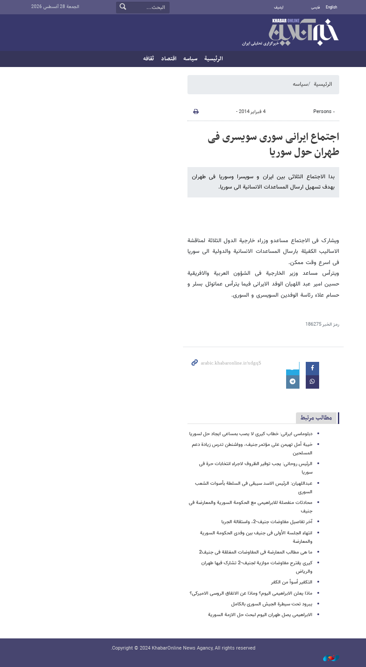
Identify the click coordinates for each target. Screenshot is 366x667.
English (331, 7)
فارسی (315, 7)
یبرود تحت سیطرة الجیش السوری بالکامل (271, 604)
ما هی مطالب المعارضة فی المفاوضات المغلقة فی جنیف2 (255, 552)
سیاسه (190, 59)
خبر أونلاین (290, 33)
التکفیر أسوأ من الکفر (291, 582)
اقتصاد (168, 59)
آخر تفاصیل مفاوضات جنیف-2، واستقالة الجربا (266, 522)
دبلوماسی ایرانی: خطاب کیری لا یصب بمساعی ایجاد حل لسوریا (250, 434)
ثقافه (148, 59)
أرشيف (278, 7)
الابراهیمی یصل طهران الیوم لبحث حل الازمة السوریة (260, 615)
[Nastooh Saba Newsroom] (326, 659)
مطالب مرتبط (316, 418)
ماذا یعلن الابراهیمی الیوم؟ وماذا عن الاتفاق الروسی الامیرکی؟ (251, 593)
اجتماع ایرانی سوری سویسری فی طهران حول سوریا (273, 144)
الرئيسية (213, 59)
